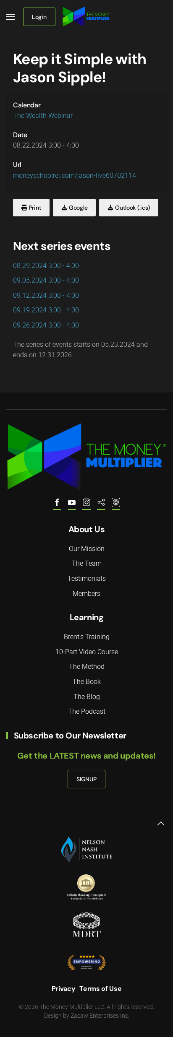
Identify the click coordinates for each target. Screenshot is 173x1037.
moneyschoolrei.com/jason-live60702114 (74, 175)
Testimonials (87, 578)
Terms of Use (100, 988)
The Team (87, 563)
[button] (10, 17)
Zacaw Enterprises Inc (99, 1015)
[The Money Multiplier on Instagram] (86, 506)
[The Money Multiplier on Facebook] (57, 506)
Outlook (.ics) (131, 207)
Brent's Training (87, 637)
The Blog (86, 697)
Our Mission (87, 549)
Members (86, 594)
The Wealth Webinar (43, 116)
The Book (87, 682)
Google (77, 207)
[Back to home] (87, 17)
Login (39, 17)
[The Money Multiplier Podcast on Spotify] (101, 506)
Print (34, 207)
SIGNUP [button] (86, 779)
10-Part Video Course (86, 652)
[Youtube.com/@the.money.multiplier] (72, 506)
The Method (87, 667)
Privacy (64, 988)
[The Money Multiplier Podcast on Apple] (116, 506)
